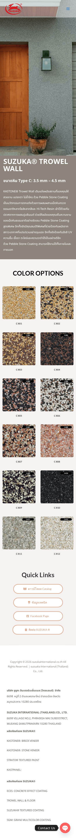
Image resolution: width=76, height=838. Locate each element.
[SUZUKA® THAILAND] (13, 9)
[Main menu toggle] (68, 9)
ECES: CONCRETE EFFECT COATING (27, 791)
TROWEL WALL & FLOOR (21, 801)
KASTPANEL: (14, 770)
